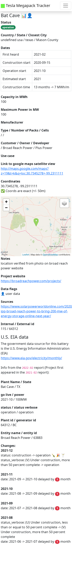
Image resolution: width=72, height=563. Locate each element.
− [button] (6, 207)
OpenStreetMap (50, 254)
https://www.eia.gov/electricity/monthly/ (31, 358)
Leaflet (25, 254)
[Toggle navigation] (65, 6)
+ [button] (6, 201)
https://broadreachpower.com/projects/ (31, 281)
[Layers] (64, 203)
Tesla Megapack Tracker (27, 5)
